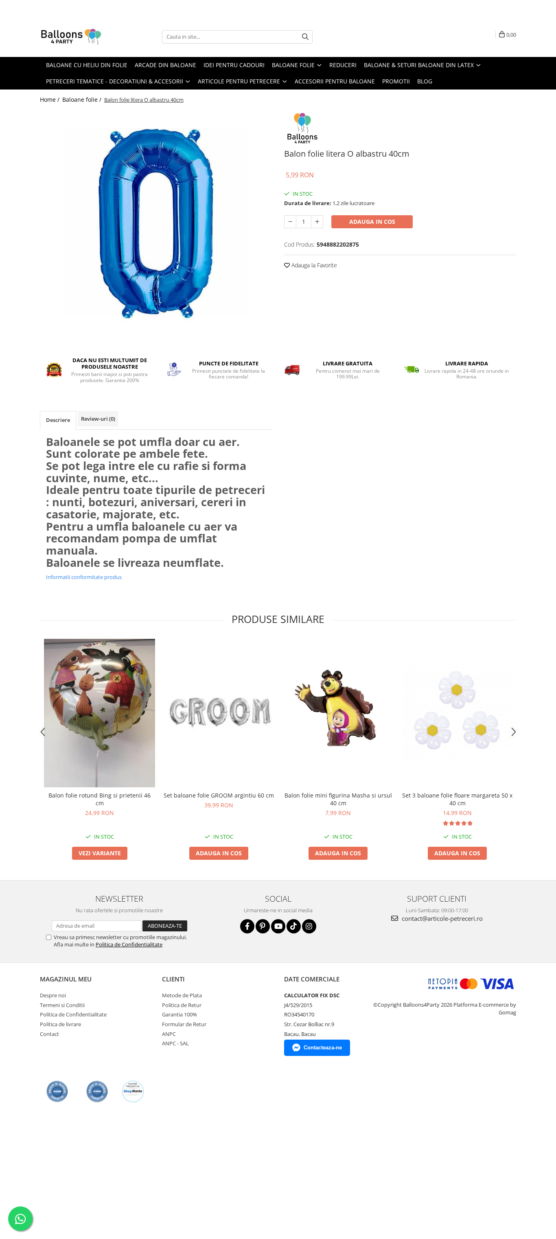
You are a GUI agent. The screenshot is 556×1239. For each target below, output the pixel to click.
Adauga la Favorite (313, 265)
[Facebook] (247, 926)
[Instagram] (309, 926)
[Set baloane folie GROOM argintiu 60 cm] (218, 713)
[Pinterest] (263, 926)
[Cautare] (305, 37)
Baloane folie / (82, 99)
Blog (424, 81)
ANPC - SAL (175, 1043)
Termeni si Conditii (62, 1005)
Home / (50, 99)
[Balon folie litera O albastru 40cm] (156, 224)
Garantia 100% (179, 1014)
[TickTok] (294, 926)
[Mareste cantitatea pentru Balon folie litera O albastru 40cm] (317, 221)
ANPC (169, 1034)
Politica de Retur (181, 1005)
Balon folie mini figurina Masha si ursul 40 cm (338, 799)
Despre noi (53, 995)
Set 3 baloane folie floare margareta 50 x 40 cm (457, 799)
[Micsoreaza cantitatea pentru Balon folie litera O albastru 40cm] (290, 221)
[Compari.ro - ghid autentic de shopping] (57, 1091)
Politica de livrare (60, 1024)
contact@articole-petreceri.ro (441, 918)
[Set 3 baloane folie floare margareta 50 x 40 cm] (457, 713)
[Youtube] (278, 926)
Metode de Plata (182, 995)
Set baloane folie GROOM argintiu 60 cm (219, 795)
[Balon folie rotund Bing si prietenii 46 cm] (99, 713)
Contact (49, 1034)
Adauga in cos (372, 221)
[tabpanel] (156, 224)
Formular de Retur (184, 1024)
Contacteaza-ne (323, 1048)
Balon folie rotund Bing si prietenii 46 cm (99, 799)
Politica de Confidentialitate (129, 944)
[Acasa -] (80, 36)
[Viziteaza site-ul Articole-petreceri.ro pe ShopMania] (133, 1091)
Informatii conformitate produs (84, 577)
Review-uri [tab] (98, 418)
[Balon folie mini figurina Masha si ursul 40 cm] (338, 713)
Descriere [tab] (58, 420)
